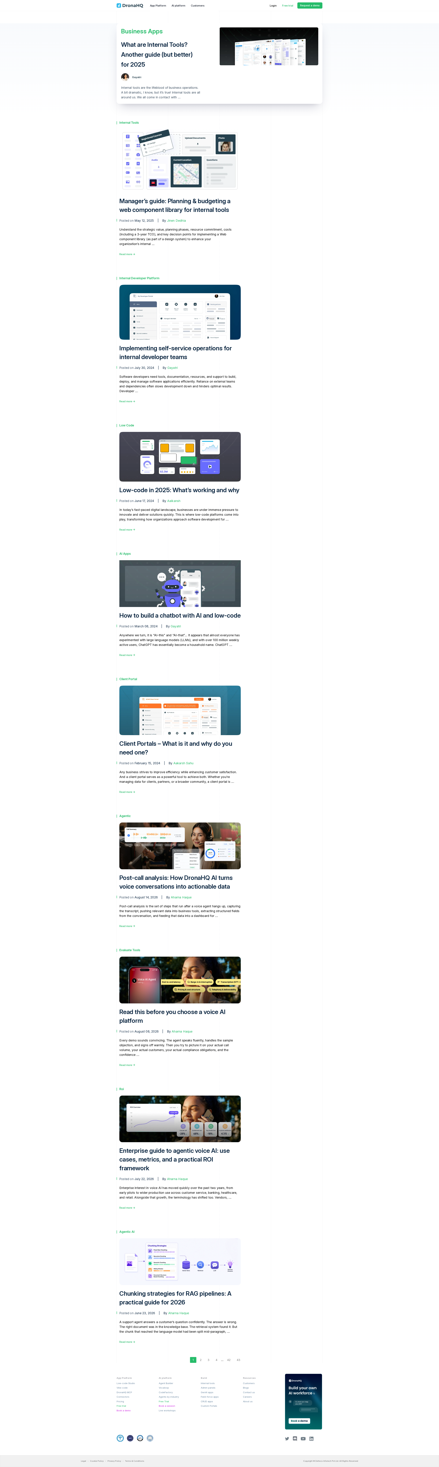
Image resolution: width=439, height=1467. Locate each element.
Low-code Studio (126, 1383)
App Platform (158, 5)
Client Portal (128, 679)
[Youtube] (303, 1439)
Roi (121, 1089)
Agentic (125, 816)
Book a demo (124, 1410)
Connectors (123, 1396)
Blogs (246, 1387)
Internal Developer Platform (139, 278)
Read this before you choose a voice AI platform (172, 1016)
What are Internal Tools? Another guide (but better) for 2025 (157, 54)
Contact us (249, 1392)
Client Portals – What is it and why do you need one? (175, 748)
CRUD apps (207, 1401)
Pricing (120, 1401)
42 (228, 1360)
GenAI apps (207, 1392)
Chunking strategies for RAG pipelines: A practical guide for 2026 (175, 1298)
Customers (197, 5)
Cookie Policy (97, 1461)
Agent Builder (166, 1383)
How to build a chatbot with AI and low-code (180, 615)
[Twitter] (287, 1439)
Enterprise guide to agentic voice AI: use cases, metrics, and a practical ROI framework (174, 1159)
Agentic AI (127, 1231)
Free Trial (164, 1401)
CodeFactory (166, 1392)
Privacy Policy (114, 1461)
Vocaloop (164, 1387)
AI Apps (125, 553)
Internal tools (208, 1383)
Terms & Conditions (134, 1461)
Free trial (287, 5)
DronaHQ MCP (124, 1392)
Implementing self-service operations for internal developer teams (175, 352)
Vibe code (122, 1387)
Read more (126, 254)
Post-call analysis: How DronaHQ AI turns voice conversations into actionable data (176, 882)
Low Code (126, 425)
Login (273, 5)
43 (238, 1360)
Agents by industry (169, 1396)
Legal (83, 1461)
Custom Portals (209, 1405)
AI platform (178, 5)
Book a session (167, 1405)
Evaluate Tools (129, 950)
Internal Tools (129, 122)
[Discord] (295, 1440)
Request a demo (310, 5)
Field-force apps (210, 1396)
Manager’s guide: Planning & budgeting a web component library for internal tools (174, 205)
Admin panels (208, 1387)
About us (248, 1401)
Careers (247, 1396)
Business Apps (142, 31)
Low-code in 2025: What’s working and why (179, 490)
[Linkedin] (311, 1439)
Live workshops (167, 1410)
